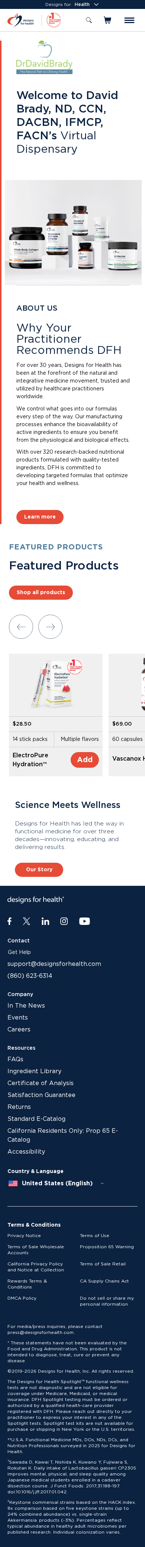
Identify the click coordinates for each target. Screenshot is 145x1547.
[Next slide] (50, 627)
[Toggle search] (89, 20)
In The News (26, 1006)
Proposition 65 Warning (107, 1247)
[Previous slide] (21, 627)
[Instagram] (64, 922)
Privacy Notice (24, 1235)
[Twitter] (26, 922)
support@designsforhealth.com (54, 964)
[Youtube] (84, 922)
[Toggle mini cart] (108, 20)
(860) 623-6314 (29, 976)
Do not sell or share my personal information (107, 1301)
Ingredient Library (34, 1071)
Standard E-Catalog (36, 1119)
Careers (18, 1030)
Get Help (19, 952)
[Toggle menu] (129, 20)
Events (17, 1018)
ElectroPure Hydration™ (30, 759)
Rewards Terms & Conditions (27, 1284)
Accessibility (26, 1152)
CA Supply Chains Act (104, 1281)
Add (85, 760)
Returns (19, 1107)
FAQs (15, 1059)
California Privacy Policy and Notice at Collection (35, 1267)
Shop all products (41, 592)
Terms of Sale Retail (103, 1264)
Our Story (39, 869)
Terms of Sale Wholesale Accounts (35, 1250)
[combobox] (56, 1183)
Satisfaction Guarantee (41, 1095)
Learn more (40, 517)
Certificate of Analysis (40, 1083)
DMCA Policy (21, 1298)
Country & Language (35, 1171)
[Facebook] (9, 922)
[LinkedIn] (45, 922)
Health (82, 4)
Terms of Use (94, 1235)
